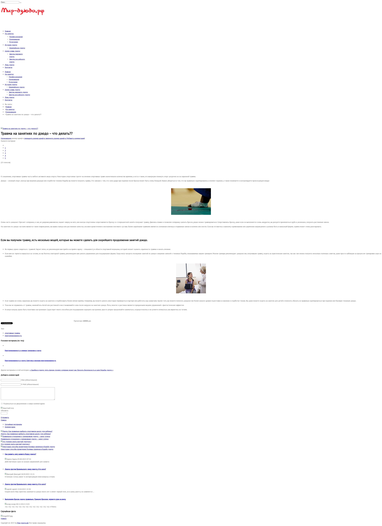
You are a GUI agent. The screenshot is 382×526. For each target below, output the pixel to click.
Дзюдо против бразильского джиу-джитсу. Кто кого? (25, 469)
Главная (9, 107)
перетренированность (13, 335)
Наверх (3, 420)
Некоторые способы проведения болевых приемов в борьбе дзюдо (27, 449)
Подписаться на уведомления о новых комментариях (24, 403)
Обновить (4, 410)
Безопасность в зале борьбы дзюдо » (98, 370)
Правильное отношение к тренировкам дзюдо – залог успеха (24, 439)
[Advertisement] (37, 22)
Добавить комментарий (75, 138)
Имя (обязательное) (29, 380)
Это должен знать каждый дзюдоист (15, 444)
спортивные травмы (12, 333)
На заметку (10, 109)
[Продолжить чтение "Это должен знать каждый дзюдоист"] (16, 441)
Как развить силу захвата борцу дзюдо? (20, 454)
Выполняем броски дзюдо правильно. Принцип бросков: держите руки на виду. (35, 499)
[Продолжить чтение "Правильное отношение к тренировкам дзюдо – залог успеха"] (25, 436)
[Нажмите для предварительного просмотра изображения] (19, 128)
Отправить (5, 417)
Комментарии (10, 427)
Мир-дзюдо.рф (22, 523)
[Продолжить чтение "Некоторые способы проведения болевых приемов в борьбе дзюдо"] (28, 446)
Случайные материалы (13, 424)
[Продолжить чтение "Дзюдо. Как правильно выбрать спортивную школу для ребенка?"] (26, 431)
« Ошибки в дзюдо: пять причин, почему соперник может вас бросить (57, 370)
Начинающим (11, 112)
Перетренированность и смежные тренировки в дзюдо (23, 350)
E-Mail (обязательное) (30, 384)
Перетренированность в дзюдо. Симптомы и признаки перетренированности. (30, 361)
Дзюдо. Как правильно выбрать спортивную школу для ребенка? (26, 434)
